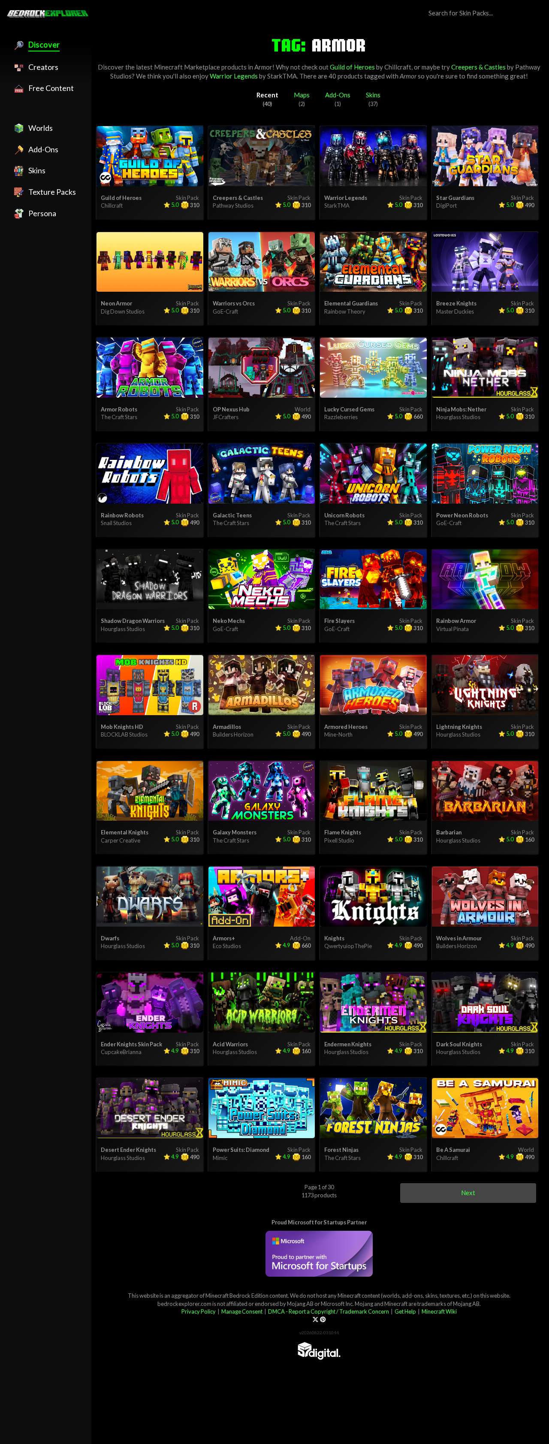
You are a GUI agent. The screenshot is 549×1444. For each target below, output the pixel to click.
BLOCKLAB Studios (124, 734)
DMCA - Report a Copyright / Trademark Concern (328, 1311)
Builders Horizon (233, 734)
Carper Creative (120, 840)
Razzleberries (341, 417)
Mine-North (338, 734)
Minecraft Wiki (439, 1311)
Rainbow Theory (344, 311)
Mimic (220, 1157)
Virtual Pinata (452, 628)
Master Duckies (455, 311)
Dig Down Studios (123, 311)
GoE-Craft (225, 311)
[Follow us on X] (315, 1319)
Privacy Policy (198, 1311)
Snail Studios (116, 523)
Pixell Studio (339, 840)
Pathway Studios (233, 205)
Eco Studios (227, 946)
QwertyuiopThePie (348, 946)
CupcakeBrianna (121, 1051)
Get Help (405, 1311)
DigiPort (446, 205)
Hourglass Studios (458, 417)
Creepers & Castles (478, 67)
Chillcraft (397, 67)
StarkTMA (282, 76)
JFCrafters (225, 417)
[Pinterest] (323, 1319)
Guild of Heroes (352, 67)
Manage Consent (241, 1311)
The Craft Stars (119, 417)
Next (468, 1192)
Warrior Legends (234, 76)
